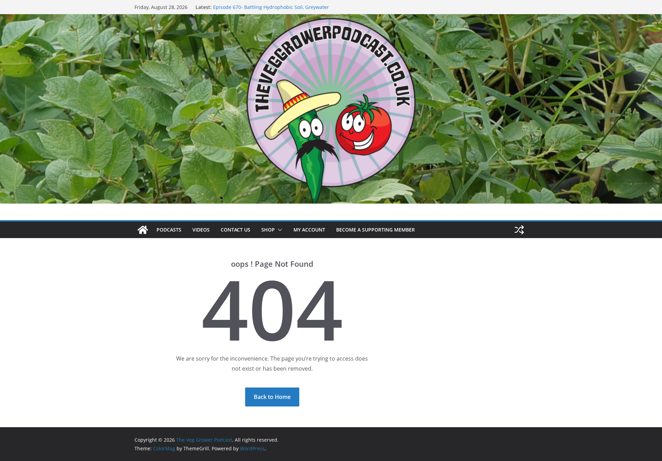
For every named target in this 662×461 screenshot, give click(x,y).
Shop (268, 229)
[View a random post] (519, 230)
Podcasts (169, 229)
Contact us (235, 229)
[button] (278, 230)
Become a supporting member (375, 229)
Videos (201, 229)
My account (309, 229)
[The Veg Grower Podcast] (331, 19)
